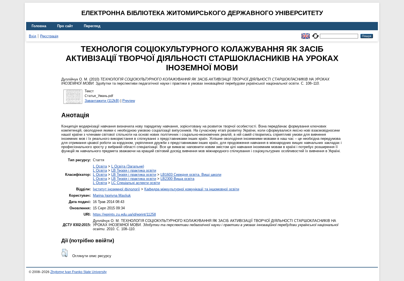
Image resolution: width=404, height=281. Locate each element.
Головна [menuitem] (39, 26)
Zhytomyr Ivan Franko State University (78, 272)
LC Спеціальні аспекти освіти (135, 183)
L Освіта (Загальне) (127, 166)
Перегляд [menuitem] (92, 26)
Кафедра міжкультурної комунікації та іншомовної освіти (191, 189)
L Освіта (100, 166)
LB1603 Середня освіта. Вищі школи (191, 175)
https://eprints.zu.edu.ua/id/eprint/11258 (124, 214)
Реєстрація (49, 36)
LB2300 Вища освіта (177, 179)
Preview (128, 101)
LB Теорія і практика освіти (133, 170)
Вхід (32, 36)
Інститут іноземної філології (116, 189)
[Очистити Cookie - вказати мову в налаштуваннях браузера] (315, 34)
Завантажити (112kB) (102, 101)
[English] (305, 34)
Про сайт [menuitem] (65, 26)
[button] (64, 253)
